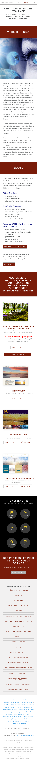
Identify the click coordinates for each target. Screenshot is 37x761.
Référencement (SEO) (10, 716)
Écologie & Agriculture (18, 657)
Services (6, 702)
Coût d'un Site (14, 702)
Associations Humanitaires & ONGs (18, 668)
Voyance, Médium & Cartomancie (18, 685)
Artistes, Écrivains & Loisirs (19, 690)
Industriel (18, 637)
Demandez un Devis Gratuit (15, 247)
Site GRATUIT (9, 264)
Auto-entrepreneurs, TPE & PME (18, 631)
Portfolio (28, 700)
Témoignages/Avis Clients (21, 721)
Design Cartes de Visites (25, 707)
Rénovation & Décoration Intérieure (18, 679)
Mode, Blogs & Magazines (18, 673)
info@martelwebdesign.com (25, 735)
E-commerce (18, 600)
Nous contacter (18, 572)
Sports (18, 647)
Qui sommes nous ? (17, 700)
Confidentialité (15, 723)
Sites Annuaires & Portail (18, 605)
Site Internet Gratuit (26, 702)
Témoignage (25, 442)
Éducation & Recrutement (18, 663)
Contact (23, 723)
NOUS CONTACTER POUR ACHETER (17, 354)
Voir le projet (17, 347)
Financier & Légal (18, 626)
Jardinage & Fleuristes (19, 652)
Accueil (8, 700)
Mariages (18, 611)
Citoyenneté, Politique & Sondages (18, 621)
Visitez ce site (17, 398)
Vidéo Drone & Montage (25, 716)
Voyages (18, 595)
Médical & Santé (18, 642)
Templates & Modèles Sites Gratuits (14, 705)
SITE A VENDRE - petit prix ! (18, 336)
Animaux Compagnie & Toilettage (18, 616)
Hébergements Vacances (18, 590)
